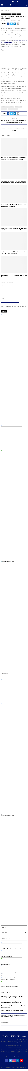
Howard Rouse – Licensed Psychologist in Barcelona (11, 972)
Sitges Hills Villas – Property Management (9, 986)
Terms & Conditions (15, 1043)
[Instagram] (14, 1060)
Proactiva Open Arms (12, 108)
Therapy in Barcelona (5, 964)
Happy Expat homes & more (6, 956)
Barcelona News (3, 14)
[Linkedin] (17, 1060)
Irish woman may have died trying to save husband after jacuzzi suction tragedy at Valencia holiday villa (13, 1001)
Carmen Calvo (4, 106)
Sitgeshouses (3, 975)
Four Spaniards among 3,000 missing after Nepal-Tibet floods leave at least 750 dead (13, 1015)
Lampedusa (11, 106)
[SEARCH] (25, 932)
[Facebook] (6, 1060)
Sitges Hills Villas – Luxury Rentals (8, 979)
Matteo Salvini (18, 106)
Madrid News (14, 14)
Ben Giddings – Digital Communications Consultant (11, 948)
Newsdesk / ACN (5, 20)
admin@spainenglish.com (16, 1056)
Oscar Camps (4, 108)
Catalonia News (9, 14)
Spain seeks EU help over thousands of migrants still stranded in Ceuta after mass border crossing (12, 997)
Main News (18, 14)
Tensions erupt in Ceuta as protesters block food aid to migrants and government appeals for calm (12, 1011)
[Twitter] (10, 1060)
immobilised (9, 35)
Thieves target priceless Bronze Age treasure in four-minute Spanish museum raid (13, 1006)
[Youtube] (21, 1060)
